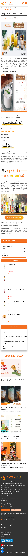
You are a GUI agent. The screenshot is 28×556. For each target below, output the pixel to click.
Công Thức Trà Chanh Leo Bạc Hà (10, 436)
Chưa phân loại (5, 244)
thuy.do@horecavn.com (9, 495)
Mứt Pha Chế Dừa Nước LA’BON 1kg (15, 277)
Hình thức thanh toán (5, 536)
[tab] (5, 510)
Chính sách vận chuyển (6, 532)
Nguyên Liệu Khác (6, 255)
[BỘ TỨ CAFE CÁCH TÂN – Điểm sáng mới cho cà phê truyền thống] (11, 395)
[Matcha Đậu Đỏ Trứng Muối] (4, 316)
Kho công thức (5, 248)
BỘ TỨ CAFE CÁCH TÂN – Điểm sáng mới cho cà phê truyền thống (13, 408)
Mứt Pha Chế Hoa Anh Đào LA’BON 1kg (16, 289)
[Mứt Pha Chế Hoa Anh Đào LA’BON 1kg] (4, 291)
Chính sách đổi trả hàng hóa (7, 530)
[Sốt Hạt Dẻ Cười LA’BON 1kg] (4, 266)
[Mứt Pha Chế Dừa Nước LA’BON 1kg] (4, 278)
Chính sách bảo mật (5, 527)
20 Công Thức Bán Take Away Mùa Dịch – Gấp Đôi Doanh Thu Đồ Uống (13, 379)
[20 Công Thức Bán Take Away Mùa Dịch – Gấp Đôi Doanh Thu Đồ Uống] (11, 367)
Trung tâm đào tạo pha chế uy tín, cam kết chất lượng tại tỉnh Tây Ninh (13, 464)
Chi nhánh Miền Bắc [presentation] (5, 510)
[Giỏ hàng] (22, 3)
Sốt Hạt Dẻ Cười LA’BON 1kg (14, 264)
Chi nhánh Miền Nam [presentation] (15, 510)
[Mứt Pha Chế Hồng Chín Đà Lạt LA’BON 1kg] (4, 303)
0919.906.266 (11, 517)
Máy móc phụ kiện (6, 250)
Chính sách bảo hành (5, 534)
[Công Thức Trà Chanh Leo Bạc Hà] (11, 424)
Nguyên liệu (5, 253)
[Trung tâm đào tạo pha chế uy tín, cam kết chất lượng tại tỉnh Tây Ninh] (11, 451)
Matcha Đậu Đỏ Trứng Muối (14, 314)
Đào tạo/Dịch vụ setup (7, 246)
